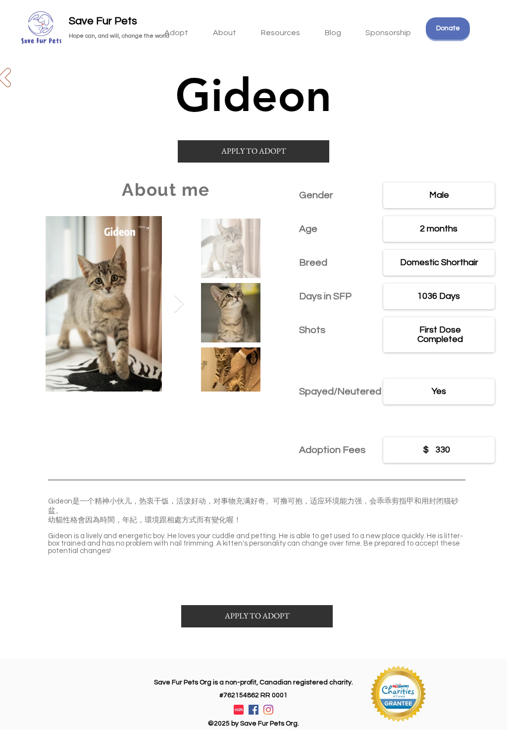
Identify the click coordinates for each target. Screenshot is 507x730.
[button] (280, 28)
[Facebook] (253, 710)
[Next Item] (179, 304)
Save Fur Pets (103, 21)
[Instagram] (268, 710)
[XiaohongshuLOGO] (239, 710)
